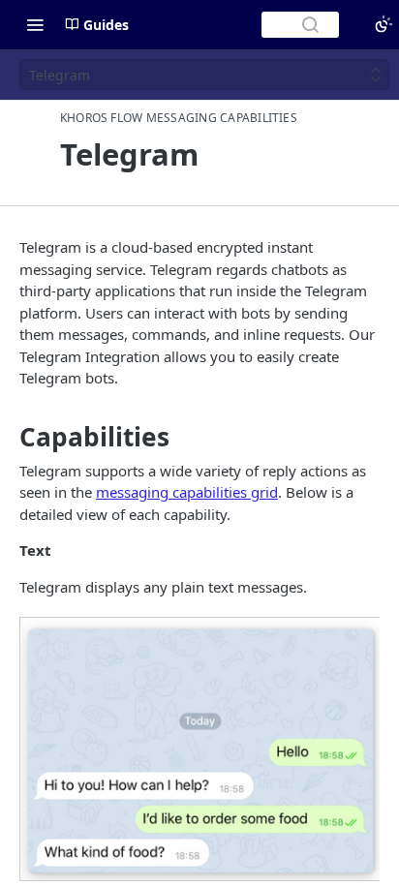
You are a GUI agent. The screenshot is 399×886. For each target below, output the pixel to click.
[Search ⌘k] (300, 25)
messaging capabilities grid (187, 492)
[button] (199, 749)
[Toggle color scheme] (383, 24)
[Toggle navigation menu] (34, 24)
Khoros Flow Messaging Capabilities (178, 118)
